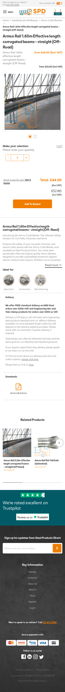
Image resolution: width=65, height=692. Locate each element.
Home (6, 20)
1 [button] (30, 136)
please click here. (30, 359)
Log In (33, 607)
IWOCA (32, 589)
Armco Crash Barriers (51, 20)
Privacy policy (43, 669)
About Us (32, 583)
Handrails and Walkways (25, 20)
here (31, 364)
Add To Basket (33, 203)
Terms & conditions (24, 669)
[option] (32, 102)
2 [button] (35, 136)
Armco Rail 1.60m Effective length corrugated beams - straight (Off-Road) (31, 28)
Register (32, 601)
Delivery (32, 571)
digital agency (40, 680)
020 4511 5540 (12, 5)
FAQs (32, 595)
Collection (32, 577)
